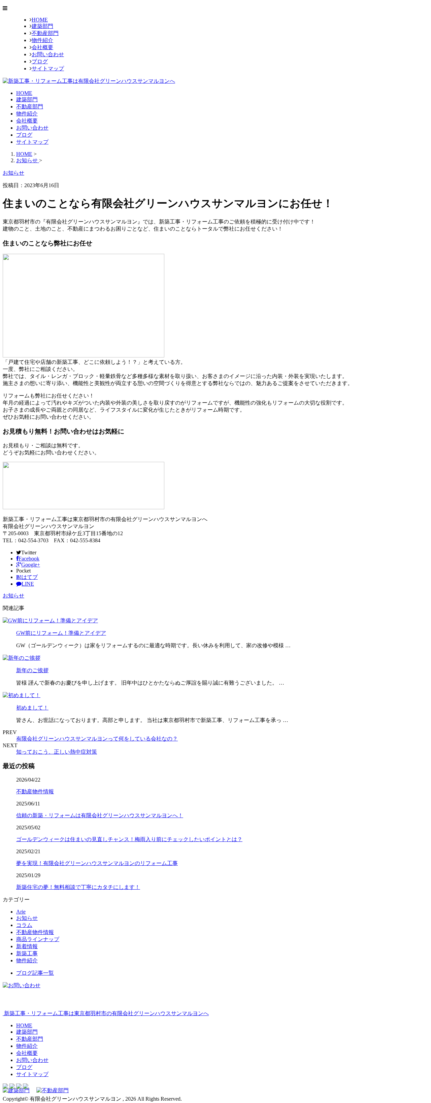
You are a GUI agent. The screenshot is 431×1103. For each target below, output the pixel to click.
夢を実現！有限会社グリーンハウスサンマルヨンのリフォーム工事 (97, 863)
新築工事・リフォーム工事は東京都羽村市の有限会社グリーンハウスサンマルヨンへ (106, 1013)
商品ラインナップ (37, 939)
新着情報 (27, 946)
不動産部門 (45, 33)
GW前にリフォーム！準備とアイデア (61, 633)
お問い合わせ (48, 54)
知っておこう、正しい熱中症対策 (56, 752)
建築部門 (42, 26)
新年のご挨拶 (32, 670)
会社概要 (42, 47)
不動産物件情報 (35, 791)
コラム (24, 925)
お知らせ (13, 595)
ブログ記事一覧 (35, 973)
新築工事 (27, 953)
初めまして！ (32, 708)
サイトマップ (48, 68)
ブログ (40, 61)
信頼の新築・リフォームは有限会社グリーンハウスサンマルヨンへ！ (99, 815)
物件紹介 (42, 40)
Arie (21, 912)
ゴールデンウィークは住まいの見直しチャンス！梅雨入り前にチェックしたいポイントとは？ (129, 839)
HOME (40, 20)
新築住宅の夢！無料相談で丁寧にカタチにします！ (78, 887)
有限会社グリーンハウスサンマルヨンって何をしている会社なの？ (97, 739)
